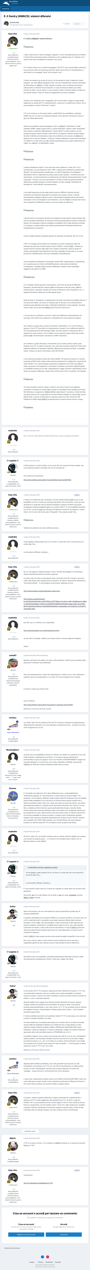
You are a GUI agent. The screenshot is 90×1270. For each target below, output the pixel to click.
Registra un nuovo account (26, 1234)
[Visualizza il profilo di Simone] (13, 796)
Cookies (58, 1262)
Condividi (66, 24)
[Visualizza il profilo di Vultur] (13, 914)
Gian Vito (15, 22)
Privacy (40, 1262)
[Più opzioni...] (84, 34)
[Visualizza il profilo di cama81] (13, 663)
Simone (12, 788)
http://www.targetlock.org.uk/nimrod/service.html (41, 630)
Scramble (72, 895)
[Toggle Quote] (27, 867)
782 (13, 1157)
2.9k (13, 449)
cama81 (12, 655)
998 (13, 925)
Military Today (29, 897)
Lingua (32, 1262)
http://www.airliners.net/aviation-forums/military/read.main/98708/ (47, 480)
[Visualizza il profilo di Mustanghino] (13, 757)
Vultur (13, 906)
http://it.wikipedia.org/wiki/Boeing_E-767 (38, 1183)
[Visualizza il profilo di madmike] (13, 438)
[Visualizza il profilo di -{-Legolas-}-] (13, 468)
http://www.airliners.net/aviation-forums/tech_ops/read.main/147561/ (48, 705)
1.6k (13, 674)
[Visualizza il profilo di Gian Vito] (6, 23)
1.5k (13, 807)
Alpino (13, 1138)
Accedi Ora (64, 1234)
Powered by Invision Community (45, 1267)
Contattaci (49, 1262)
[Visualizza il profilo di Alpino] (13, 1146)
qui (33, 895)
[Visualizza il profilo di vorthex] (13, 725)
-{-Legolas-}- (12, 460)
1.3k (13, 53)
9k (14, 737)
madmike (12, 430)
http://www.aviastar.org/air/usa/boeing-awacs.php (42, 591)
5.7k (13, 480)
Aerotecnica (28, 25)
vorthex (12, 718)
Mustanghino (12, 750)
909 (13, 769)
